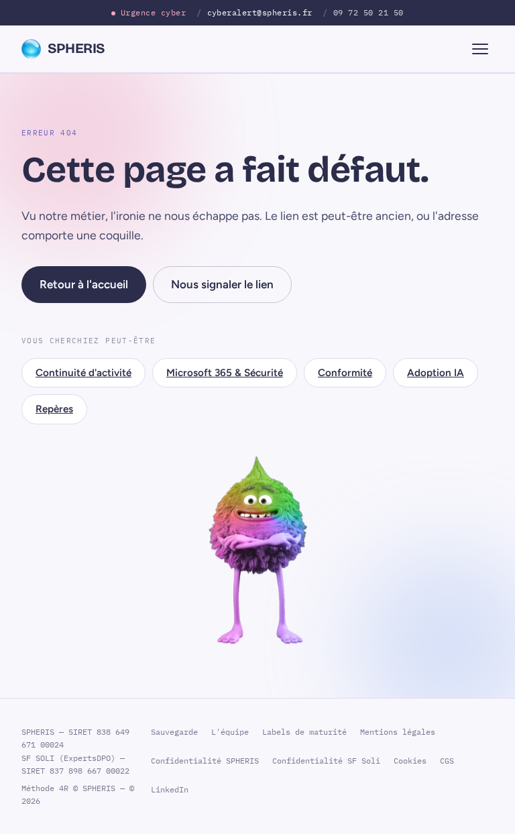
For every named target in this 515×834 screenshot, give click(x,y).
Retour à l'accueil (84, 284)
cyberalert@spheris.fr (259, 12)
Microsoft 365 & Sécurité (224, 373)
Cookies (410, 761)
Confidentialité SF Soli (326, 761)
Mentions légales (397, 732)
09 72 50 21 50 (368, 12)
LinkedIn (169, 789)
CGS (447, 761)
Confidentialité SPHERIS (205, 761)
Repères (54, 409)
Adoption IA (435, 373)
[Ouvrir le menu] (480, 49)
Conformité (345, 373)
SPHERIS (76, 48)
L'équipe (230, 732)
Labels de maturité (304, 732)
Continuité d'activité (83, 373)
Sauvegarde (174, 732)
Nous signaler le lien (222, 284)
